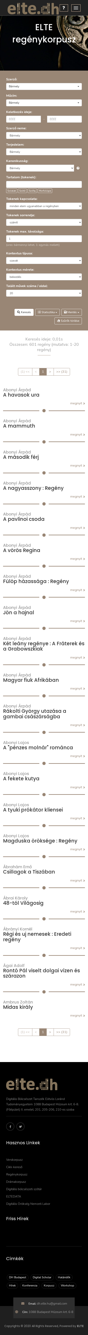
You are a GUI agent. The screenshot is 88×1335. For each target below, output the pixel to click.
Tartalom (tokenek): (21, 177)
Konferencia (29, 1285)
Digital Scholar (42, 1277)
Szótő (22, 190)
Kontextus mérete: (20, 269)
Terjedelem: (15, 144)
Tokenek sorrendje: (20, 215)
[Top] (80, 1325)
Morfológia (45, 190)
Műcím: (11, 95)
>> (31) (61, 371)
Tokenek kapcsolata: (21, 199)
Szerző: (11, 79)
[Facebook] (10, 1126)
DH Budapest (17, 1277)
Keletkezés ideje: (19, 112)
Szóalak (11, 190)
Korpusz (49, 1285)
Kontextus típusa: (19, 253)
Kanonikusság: (17, 161)
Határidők (64, 1277)
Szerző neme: (16, 128)
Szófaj (32, 190)
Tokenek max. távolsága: (25, 231)
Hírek (12, 1285)
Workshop (67, 1285)
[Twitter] (20, 1126)
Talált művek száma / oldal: (27, 286)
